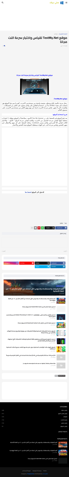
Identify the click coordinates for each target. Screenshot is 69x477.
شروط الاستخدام (26, 471)
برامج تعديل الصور (34, 413)
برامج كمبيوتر (34, 426)
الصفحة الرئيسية (63, 34)
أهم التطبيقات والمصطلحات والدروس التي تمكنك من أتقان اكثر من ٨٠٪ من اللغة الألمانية (33, 442)
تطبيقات (34, 416)
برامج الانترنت (34, 420)
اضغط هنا (28, 192)
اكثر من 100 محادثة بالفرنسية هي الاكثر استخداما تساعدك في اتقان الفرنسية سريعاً (30, 355)
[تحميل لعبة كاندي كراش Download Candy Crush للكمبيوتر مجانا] (61, 325)
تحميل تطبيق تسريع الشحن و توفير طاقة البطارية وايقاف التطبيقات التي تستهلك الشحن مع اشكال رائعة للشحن (31, 340)
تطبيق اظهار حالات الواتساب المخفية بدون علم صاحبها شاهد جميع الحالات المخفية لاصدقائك (30, 348)
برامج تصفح (34, 423)
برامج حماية (34, 410)
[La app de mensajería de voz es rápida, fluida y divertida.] (61, 365)
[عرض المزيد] (32, 227)
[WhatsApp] (42, 227)
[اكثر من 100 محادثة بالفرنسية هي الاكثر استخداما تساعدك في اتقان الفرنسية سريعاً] (61, 357)
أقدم (4, 251)
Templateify (30, 474)
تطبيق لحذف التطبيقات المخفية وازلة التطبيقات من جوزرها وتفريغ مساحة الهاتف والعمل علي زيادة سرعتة (31, 331)
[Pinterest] (39, 227)
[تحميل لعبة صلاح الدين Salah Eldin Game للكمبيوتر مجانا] (61, 309)
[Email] (35, 227)
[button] (66, 2)
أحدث (65, 251)
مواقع (56, 34)
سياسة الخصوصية (37, 471)
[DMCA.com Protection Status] (60, 376)
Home (45, 471)
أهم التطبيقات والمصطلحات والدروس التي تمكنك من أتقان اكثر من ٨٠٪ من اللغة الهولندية (31, 299)
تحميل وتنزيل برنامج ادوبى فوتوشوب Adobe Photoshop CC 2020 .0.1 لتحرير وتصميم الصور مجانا (30, 315)
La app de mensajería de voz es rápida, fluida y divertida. (39, 363)
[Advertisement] (34, 18)
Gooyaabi (45, 474)
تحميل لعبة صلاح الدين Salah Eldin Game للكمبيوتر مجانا (38, 307)
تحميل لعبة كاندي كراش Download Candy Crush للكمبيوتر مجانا (36, 323)
